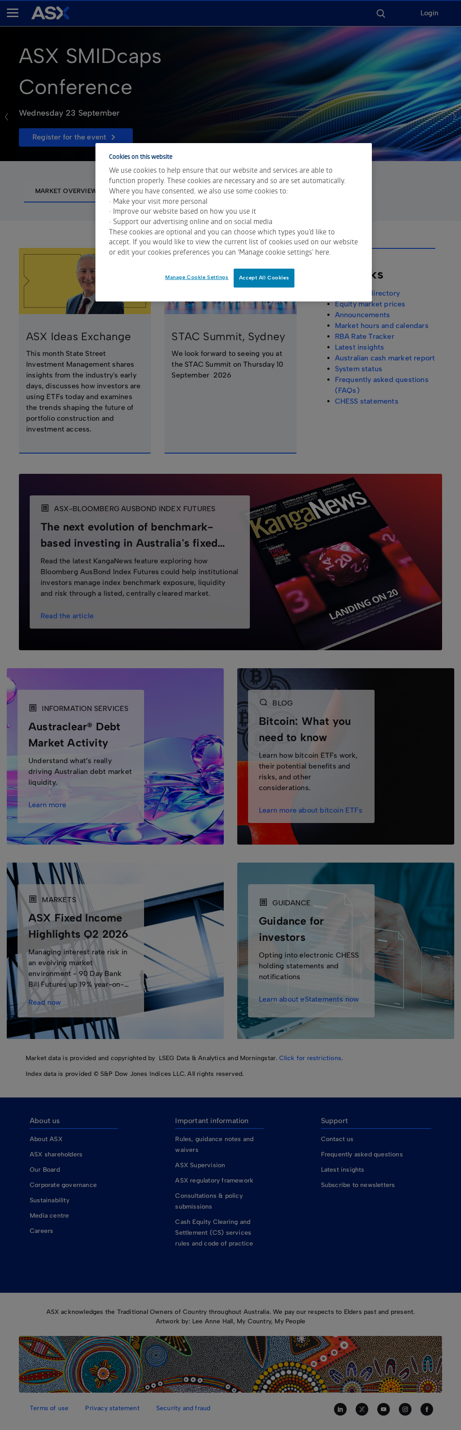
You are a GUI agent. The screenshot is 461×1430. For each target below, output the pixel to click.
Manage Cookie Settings (197, 277)
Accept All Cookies (264, 277)
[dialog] (233, 222)
